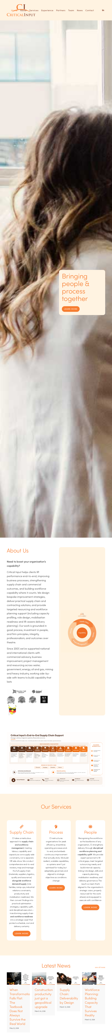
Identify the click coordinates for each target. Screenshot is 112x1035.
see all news (100, 967)
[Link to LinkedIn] (103, 10)
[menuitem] (14, 10)
